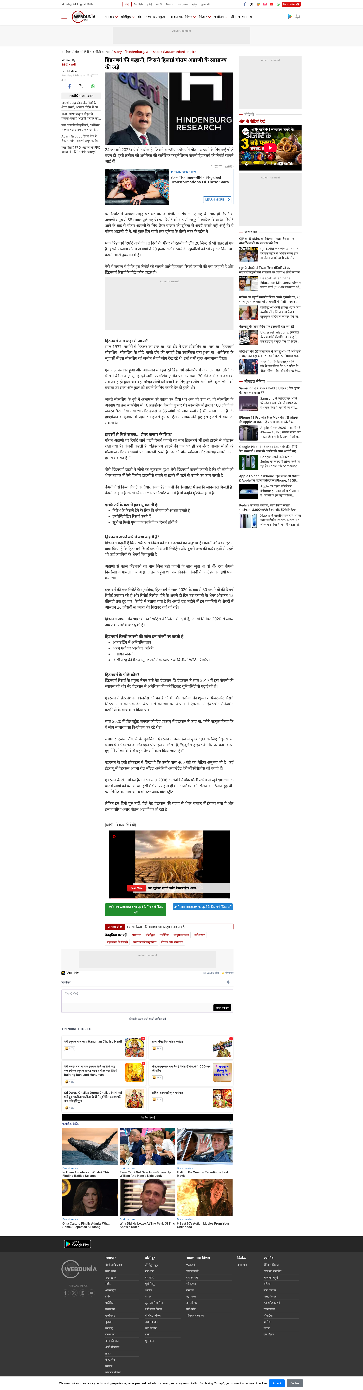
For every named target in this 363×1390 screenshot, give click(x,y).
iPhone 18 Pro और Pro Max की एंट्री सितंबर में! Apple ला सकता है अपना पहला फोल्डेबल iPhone (268, 419)
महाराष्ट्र (109, 1328)
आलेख (148, 1290)
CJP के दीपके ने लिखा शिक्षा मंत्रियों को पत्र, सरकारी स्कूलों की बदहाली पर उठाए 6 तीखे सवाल (269, 270)
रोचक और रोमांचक (172, 942)
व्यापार (108, 1366)
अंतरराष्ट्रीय (110, 1290)
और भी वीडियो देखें (252, 121)
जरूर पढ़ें (250, 231)
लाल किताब (270, 1290)
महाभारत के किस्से (117, 942)
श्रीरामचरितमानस (241, 16)
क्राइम (108, 1353)
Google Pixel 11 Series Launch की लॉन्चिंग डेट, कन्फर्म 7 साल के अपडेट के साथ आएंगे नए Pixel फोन (269, 449)
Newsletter (289, 4)
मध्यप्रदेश (110, 1309)
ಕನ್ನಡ (194, 4)
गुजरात (108, 1322)
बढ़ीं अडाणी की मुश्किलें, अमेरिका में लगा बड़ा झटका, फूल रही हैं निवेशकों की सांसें (80, 127)
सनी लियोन (151, 1328)
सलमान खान (151, 1322)
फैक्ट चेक (110, 1359)
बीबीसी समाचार (101, 51)
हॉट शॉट (149, 1271)
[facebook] (245, 4)
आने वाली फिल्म (153, 1309)
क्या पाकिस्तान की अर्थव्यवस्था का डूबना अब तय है (156, 927)
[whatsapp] (93, 86)
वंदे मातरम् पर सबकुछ (151, 16)
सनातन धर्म (192, 1277)
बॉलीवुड (126, 16)
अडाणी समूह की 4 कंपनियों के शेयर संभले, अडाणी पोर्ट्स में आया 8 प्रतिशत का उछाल (80, 104)
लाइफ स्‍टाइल (181, 935)
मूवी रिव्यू (149, 1284)
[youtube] (271, 4)
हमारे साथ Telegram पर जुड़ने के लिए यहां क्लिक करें (202, 906)
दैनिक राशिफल (271, 1265)
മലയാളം (182, 4)
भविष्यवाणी (192, 1271)
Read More (136, 886)
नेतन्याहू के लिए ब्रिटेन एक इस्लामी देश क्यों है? (266, 326)
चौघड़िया (268, 1315)
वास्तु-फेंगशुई (270, 1296)
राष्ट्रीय (108, 1284)
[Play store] (290, 16)
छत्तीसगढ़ (110, 1315)
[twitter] (251, 4)
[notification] (298, 16)
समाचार (109, 16)
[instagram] (265, 4)
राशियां (267, 1284)
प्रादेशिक (109, 1303)
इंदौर (107, 1296)
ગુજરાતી (205, 4)
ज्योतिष (219, 16)
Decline (294, 1383)
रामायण (190, 1290)
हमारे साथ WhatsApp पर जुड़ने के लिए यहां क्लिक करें (136, 909)
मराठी (159, 4)
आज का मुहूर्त (271, 1277)
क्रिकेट (203, 16)
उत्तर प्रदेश (110, 1271)
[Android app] (77, 1244)
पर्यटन (148, 1296)
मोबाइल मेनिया (254, 381)
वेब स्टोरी (149, 1277)
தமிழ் (149, 4)
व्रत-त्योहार (191, 1303)
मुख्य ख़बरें (110, 1277)
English (138, 4)
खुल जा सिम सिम (154, 1303)
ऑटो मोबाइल (112, 1347)
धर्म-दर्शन (190, 1309)
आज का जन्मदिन (272, 1271)
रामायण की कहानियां (144, 942)
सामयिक (66, 51)
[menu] (65, 16)
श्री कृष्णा (191, 1284)
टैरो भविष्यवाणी (272, 1303)
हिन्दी (127, 4)
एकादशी (190, 1265)
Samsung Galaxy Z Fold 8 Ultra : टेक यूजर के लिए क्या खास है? (269, 390)
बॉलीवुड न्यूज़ (151, 1265)
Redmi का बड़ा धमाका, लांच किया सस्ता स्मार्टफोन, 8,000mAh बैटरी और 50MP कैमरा (268, 507)
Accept (277, 1383)
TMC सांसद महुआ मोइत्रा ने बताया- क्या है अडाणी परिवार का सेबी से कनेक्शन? (79, 116)
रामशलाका (269, 1309)
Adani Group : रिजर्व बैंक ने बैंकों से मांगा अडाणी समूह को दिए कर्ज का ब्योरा (80, 138)
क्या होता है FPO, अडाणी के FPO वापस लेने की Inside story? (80, 149)
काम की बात (112, 1341)
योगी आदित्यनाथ (114, 1265)
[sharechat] (258, 4)
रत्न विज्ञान (269, 1334)
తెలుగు (169, 4)
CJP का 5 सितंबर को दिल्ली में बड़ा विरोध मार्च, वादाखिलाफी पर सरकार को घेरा (267, 240)
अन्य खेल (242, 1265)
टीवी (147, 1334)
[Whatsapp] (278, 4)
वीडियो (249, 114)
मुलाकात (149, 1341)
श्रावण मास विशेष (181, 16)
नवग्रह (267, 1328)
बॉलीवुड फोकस (153, 1315)
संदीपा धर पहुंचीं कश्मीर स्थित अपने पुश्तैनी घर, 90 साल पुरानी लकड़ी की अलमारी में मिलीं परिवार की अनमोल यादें (269, 299)
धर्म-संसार (199, 935)
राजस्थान (110, 1334)
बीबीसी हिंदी (82, 51)
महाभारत (191, 1296)
